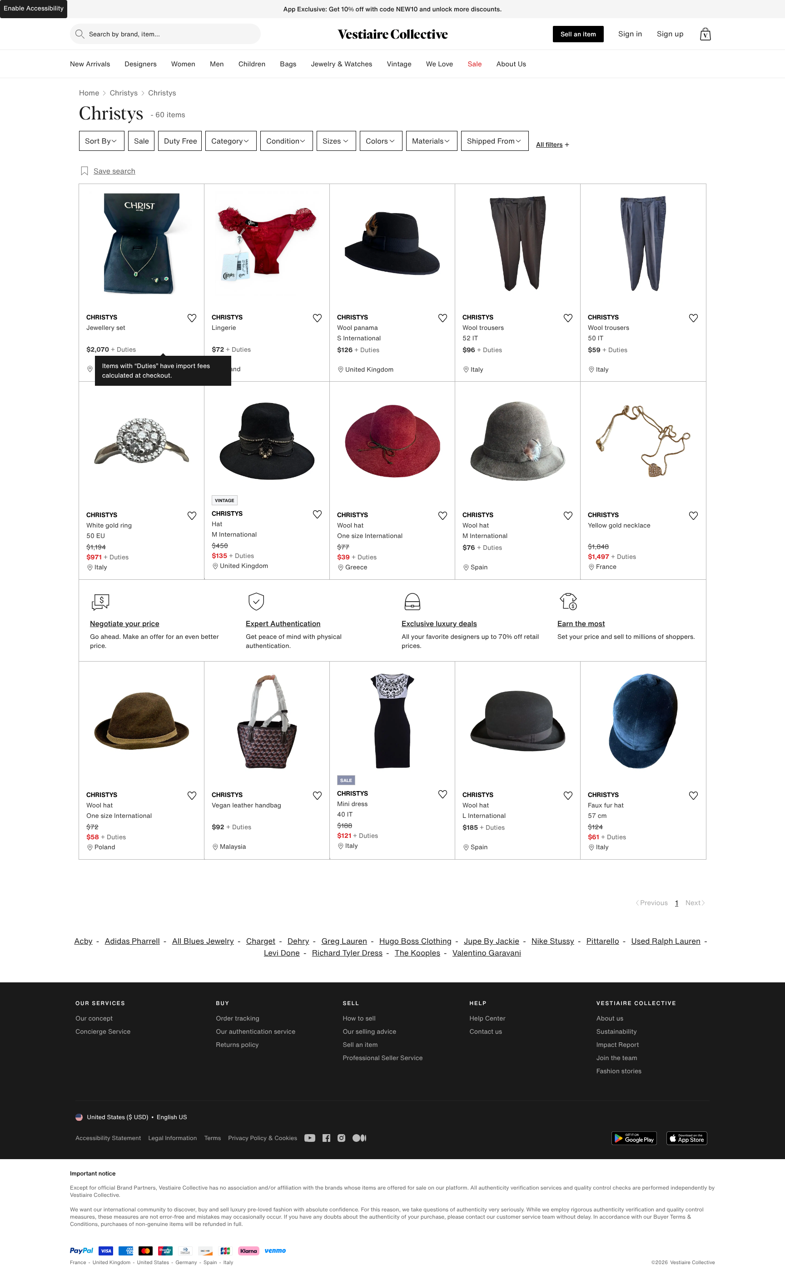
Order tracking (237, 1018)
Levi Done (282, 953)
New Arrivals (90, 64)
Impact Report (617, 1045)
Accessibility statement (108, 1138)
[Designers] (164, 64)
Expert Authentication (283, 623)
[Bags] (303, 64)
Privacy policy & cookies (262, 1138)
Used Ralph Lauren (666, 941)
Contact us (486, 1031)
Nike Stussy (553, 941)
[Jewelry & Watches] (379, 64)
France (78, 1262)
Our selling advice (369, 1031)
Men (217, 64)
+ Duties (123, 349)
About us (609, 1018)
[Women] (202, 64)
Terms (212, 1138)
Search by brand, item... (124, 34)
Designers (140, 64)
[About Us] (533, 64)
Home (89, 92)
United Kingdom (112, 1262)
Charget (260, 941)
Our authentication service (255, 1031)
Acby (83, 941)
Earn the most (581, 623)
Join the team (616, 1058)
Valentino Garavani (486, 953)
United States (153, 1262)
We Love (439, 64)
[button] (705, 34)
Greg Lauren (344, 941)
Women (183, 64)
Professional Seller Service (382, 1058)
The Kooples (417, 953)
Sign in (630, 34)
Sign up (670, 34)
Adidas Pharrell (132, 941)
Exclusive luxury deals (439, 623)
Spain (210, 1262)
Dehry (298, 941)
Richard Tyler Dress (347, 953)
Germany (186, 1262)
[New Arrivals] (117, 64)
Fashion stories (618, 1071)
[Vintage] (418, 64)
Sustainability (616, 1031)
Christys (123, 92)
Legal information (172, 1138)
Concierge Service (102, 1031)
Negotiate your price (124, 623)
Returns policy (237, 1045)
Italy (229, 1262)
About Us (511, 64)
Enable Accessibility (34, 8)
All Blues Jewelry (203, 941)
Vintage (399, 64)
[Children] (272, 64)
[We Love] (460, 64)
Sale (475, 64)
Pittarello (602, 941)
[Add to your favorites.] (191, 318)
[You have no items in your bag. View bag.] (705, 34)
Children (252, 64)
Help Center (488, 1018)
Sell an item (578, 34)
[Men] (231, 64)
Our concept (94, 1018)
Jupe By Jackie (491, 941)
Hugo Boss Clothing (415, 941)
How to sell (359, 1018)
